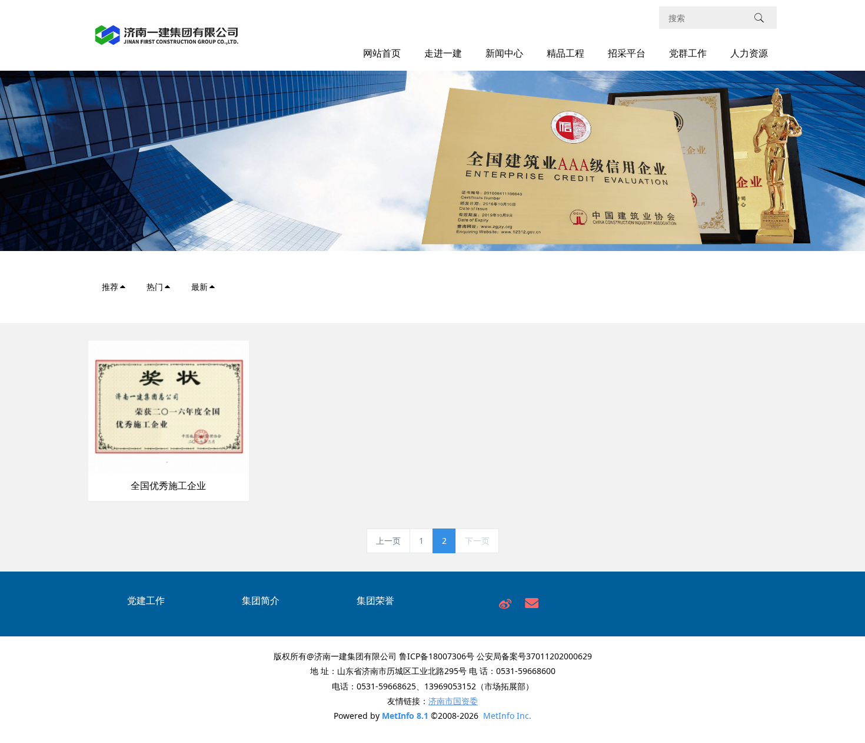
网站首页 (382, 53)
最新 (199, 286)
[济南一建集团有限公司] (166, 41)
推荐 (110, 286)
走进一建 (443, 53)
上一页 (388, 540)
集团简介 (261, 600)
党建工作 (146, 600)
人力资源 (749, 53)
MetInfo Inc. (507, 715)
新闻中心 (504, 53)
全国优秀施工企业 (168, 485)
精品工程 (565, 53)
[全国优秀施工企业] (168, 405)
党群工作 (688, 53)
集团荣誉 (375, 600)
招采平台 (627, 53)
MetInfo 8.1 (405, 715)
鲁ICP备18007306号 (436, 656)
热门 (155, 286)
